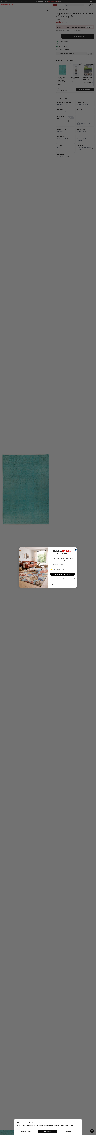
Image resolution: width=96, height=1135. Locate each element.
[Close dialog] (75, 549)
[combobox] (52, 569)
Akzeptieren (47, 1131)
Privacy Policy (52, 584)
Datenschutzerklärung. (56, 1127)
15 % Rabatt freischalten (62, 574)
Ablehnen (68, 1131)
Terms (57, 584)
